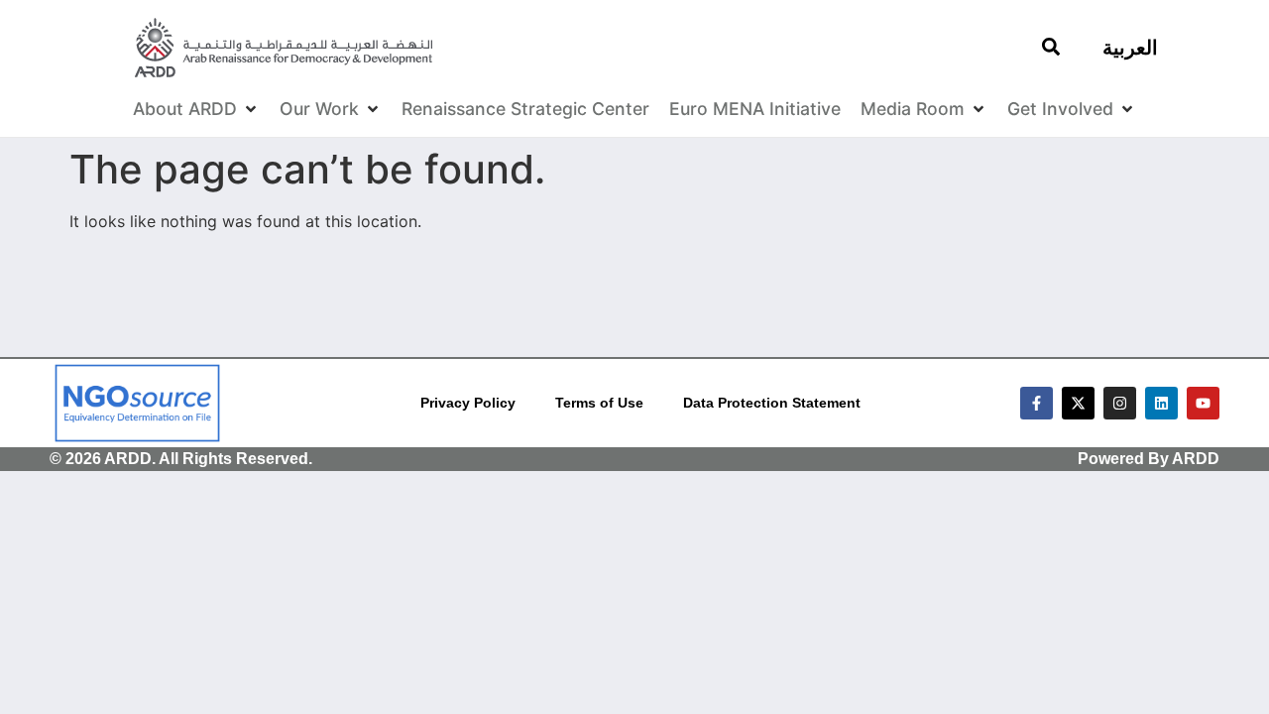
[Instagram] (1119, 403)
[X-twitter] (1078, 403)
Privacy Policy (468, 403)
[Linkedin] (1161, 403)
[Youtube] (1203, 403)
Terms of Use (599, 403)
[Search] (1051, 46)
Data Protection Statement (772, 403)
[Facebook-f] (1036, 403)
